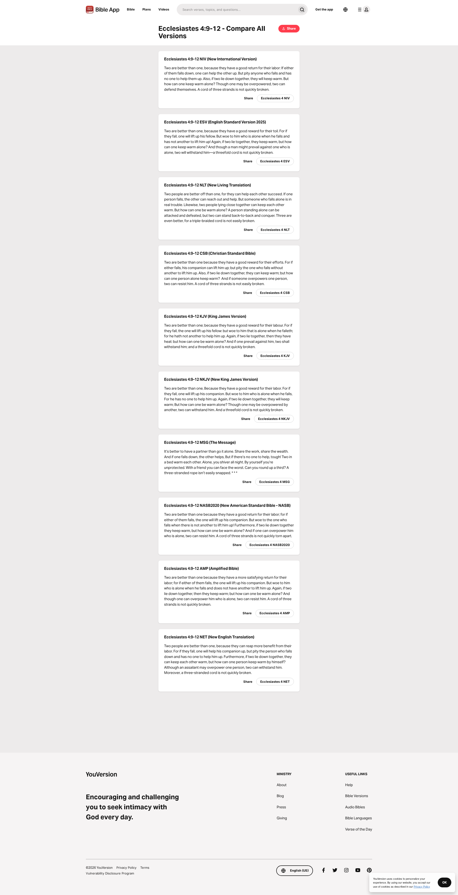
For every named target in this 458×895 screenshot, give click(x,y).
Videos (163, 9)
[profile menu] (363, 9)
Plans (146, 9)
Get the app (324, 9)
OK (444, 882)
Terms (144, 867)
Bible (131, 9)
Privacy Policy (126, 867)
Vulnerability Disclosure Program (110, 873)
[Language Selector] (345, 9)
